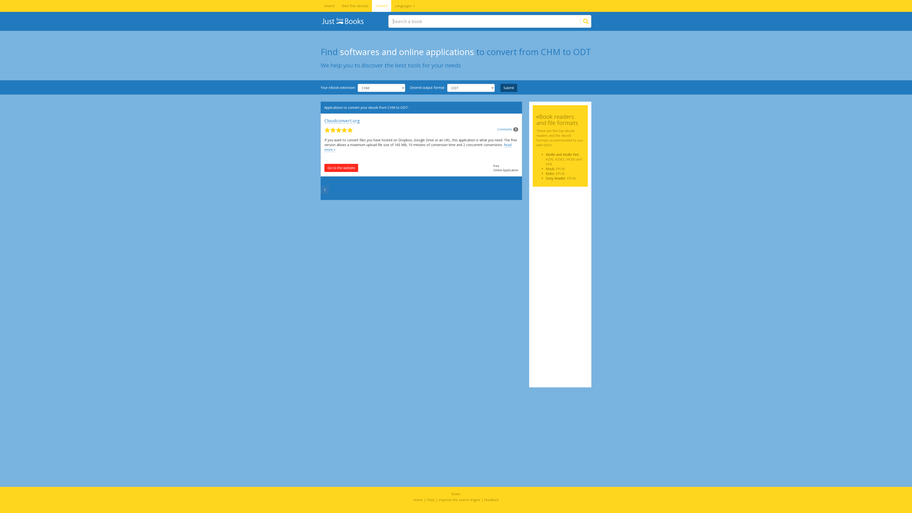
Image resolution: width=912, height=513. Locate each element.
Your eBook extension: (338, 87)
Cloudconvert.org (342, 121)
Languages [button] (404, 6)
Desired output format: (427, 87)
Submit (509, 88)
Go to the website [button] (341, 168)
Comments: (507, 129)
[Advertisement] (560, 214)
